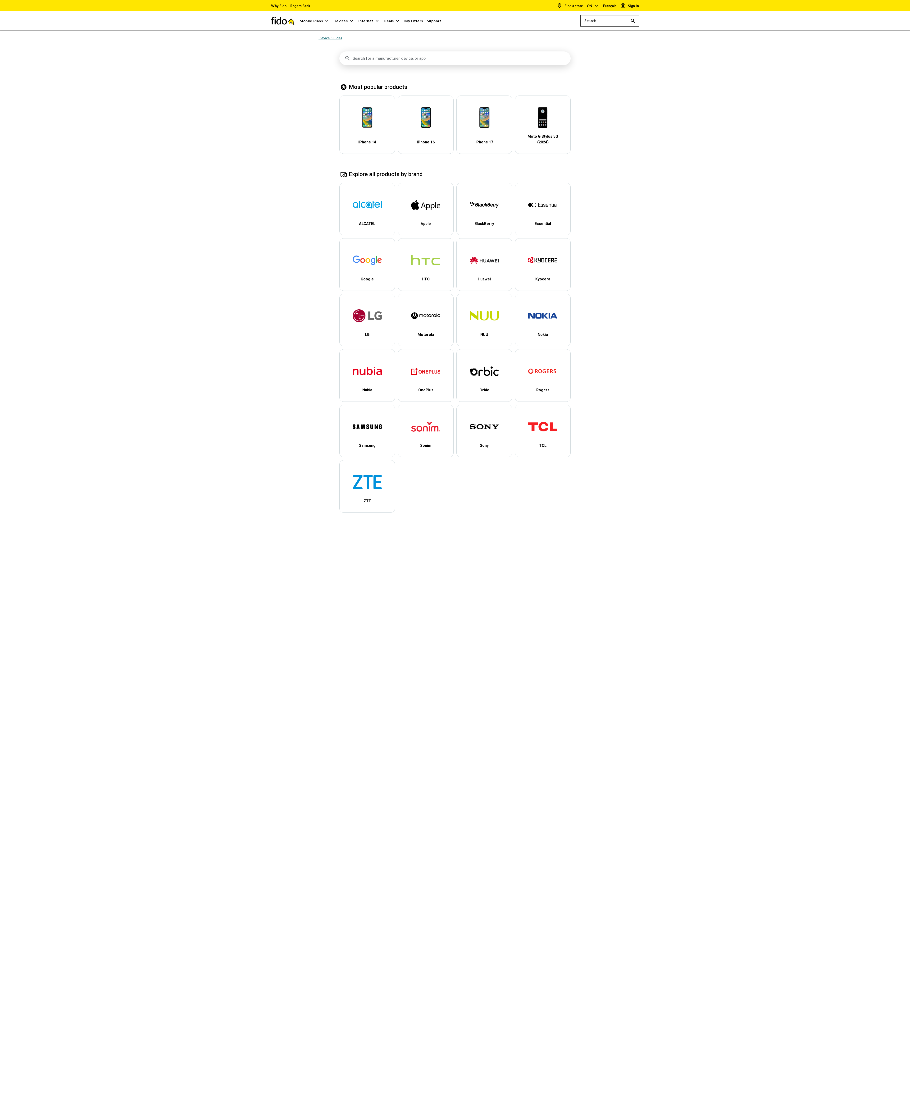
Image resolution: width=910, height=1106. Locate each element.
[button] (593, 5)
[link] (278, 5)
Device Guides (330, 38)
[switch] (610, 6)
